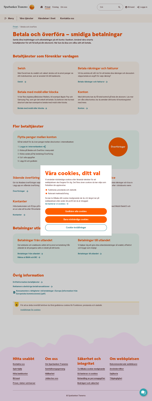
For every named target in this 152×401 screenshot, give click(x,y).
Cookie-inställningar (76, 227)
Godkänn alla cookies (76, 211)
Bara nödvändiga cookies (76, 219)
